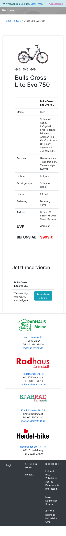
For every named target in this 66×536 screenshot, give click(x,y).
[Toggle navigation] (62, 11)
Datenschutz (52, 485)
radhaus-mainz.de (33, 347)
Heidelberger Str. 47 (33, 373)
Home (8, 20)
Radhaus (8, 10)
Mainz (48, 497)
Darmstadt (51, 500)
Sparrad (49, 504)
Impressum (51, 488)
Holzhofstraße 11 (33, 337)
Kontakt (29, 474)
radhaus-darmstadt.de (33, 384)
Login (9, 465)
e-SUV (17, 20)
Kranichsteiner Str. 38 (33, 410)
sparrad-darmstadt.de (33, 420)
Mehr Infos (36, 3)
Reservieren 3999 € (43, 296)
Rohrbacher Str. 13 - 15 (33, 446)
